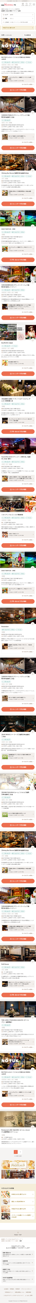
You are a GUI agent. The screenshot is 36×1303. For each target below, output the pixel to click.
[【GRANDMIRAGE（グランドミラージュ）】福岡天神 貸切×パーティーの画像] (18, 274)
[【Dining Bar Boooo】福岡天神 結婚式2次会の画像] (18, 162)
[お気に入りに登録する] (33, 55)
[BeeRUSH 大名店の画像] (18, 332)
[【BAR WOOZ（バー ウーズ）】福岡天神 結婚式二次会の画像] (18, 724)
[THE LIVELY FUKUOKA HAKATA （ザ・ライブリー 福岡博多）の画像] (18, 1009)
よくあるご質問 (28, 1295)
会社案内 (6, 1289)
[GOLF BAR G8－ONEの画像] (18, 218)
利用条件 (18, 1289)
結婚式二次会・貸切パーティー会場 (9, 1241)
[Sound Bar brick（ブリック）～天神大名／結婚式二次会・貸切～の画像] (18, 446)
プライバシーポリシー (26, 1289)
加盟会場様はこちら (19, 1292)
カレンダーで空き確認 (19, 90)
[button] (18, 1254)
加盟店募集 (28, 1292)
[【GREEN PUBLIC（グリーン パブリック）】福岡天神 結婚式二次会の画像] (18, 104)
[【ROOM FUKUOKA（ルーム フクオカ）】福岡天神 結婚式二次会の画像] (18, 781)
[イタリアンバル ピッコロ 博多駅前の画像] (18, 504)
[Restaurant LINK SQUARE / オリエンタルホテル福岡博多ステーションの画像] (18, 1119)
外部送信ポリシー (9, 1292)
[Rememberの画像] (18, 616)
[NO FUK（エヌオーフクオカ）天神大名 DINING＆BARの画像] (18, 46)
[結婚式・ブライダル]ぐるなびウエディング (11, 1239)
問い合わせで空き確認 (19, 259)
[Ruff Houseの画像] (18, 953)
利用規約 (12, 1289)
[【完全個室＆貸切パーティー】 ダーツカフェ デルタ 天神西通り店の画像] (18, 388)
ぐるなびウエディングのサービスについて (14, 1295)
